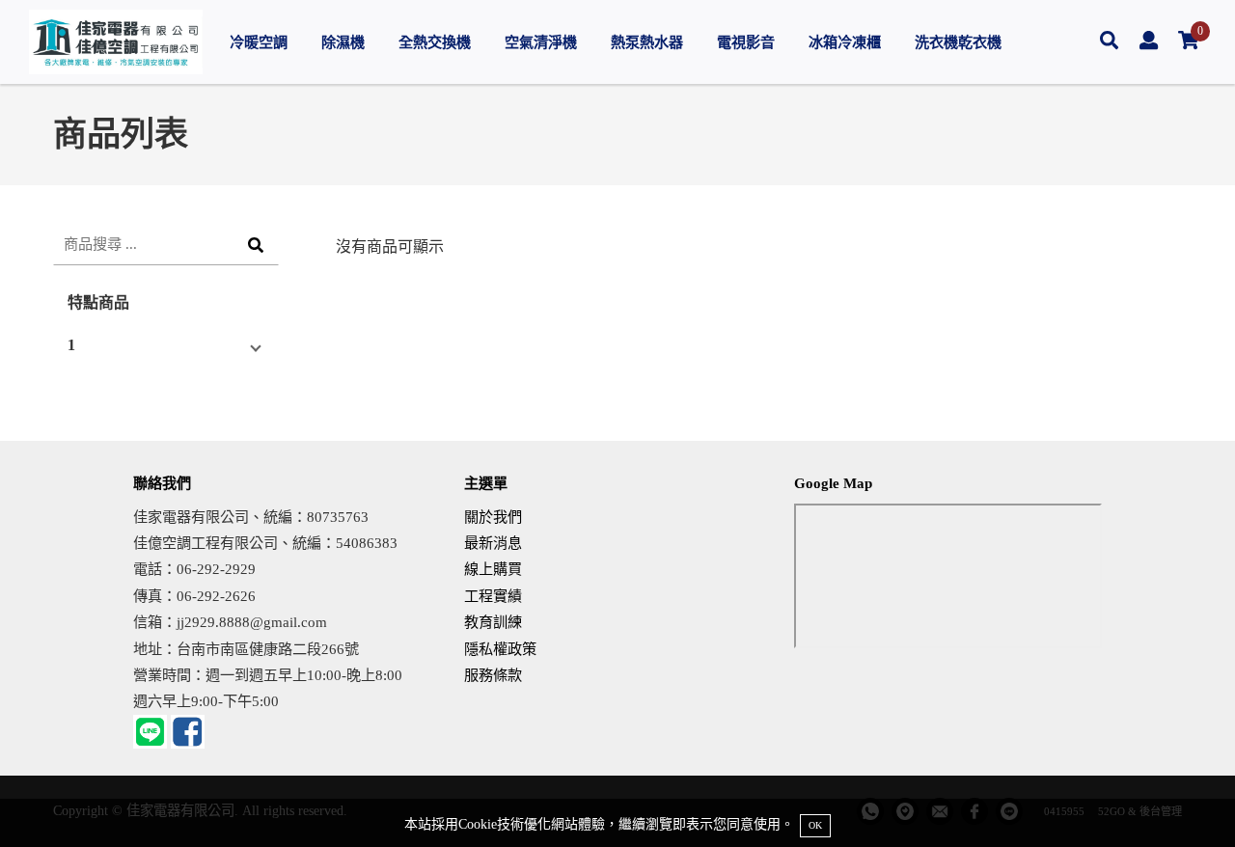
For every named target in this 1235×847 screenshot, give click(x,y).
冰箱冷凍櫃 (845, 42)
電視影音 (746, 42)
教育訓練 (493, 622)
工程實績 (493, 595)
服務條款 (493, 675)
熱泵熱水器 (647, 42)
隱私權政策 (500, 649)
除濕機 (343, 42)
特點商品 (98, 302)
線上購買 (493, 568)
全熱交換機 (434, 42)
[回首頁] (116, 42)
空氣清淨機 (541, 42)
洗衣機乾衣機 (958, 42)
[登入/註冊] (1149, 42)
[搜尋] (1109, 42)
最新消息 (493, 542)
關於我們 (493, 516)
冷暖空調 (259, 42)
